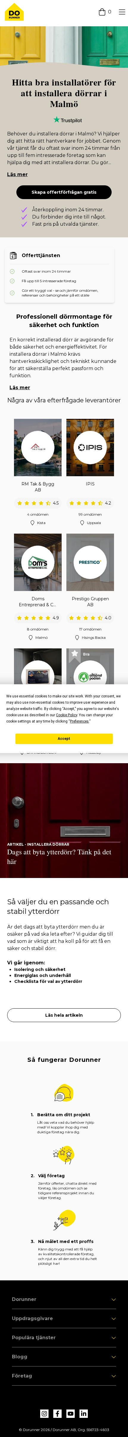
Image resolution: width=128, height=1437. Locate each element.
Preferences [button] (79, 721)
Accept (64, 739)
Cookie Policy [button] (66, 715)
